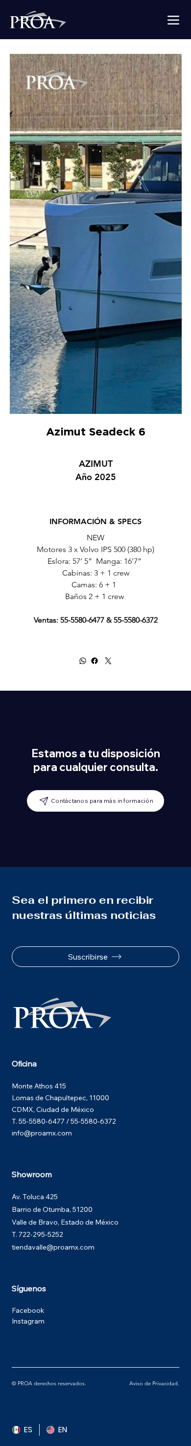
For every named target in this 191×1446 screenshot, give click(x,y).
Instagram (28, 1321)
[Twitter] (108, 661)
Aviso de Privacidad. (154, 1383)
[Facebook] (94, 661)
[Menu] (173, 20)
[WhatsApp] (83, 661)
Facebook (28, 1310)
